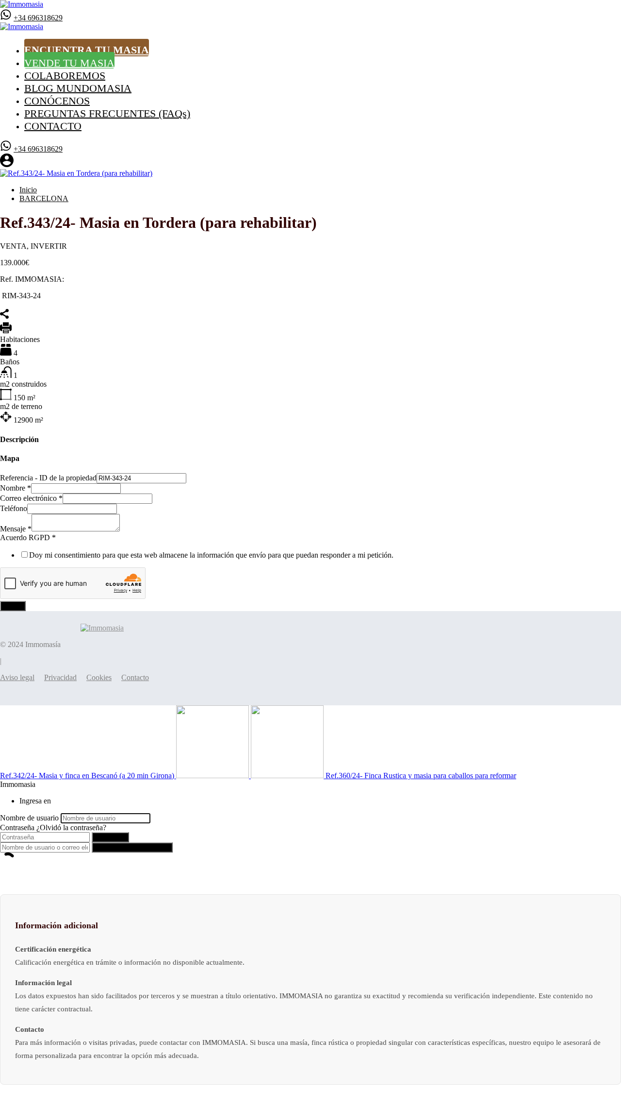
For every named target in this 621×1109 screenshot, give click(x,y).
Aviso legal (17, 677)
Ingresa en (110, 837)
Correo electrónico (31, 498)
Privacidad (60, 677)
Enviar (13, 606)
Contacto (135, 677)
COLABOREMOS (64, 75)
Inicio (28, 190)
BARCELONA (43, 198)
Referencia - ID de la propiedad (48, 478)
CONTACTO (53, 125)
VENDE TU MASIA (69, 62)
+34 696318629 (38, 18)
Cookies (99, 677)
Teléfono (13, 508)
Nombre (15, 488)
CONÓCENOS (57, 100)
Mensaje (16, 529)
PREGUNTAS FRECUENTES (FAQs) (107, 113)
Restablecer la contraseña (132, 847)
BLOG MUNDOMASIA (77, 88)
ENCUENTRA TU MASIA (86, 50)
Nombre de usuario (29, 818)
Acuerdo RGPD (28, 537)
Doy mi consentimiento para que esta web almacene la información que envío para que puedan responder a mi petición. (211, 555)
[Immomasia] (21, 4)
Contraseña (17, 827)
